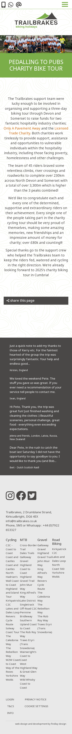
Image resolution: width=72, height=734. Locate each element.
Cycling (11, 540)
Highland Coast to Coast (25, 569)
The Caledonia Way (12, 640)
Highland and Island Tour (12, 592)
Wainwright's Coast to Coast (28, 656)
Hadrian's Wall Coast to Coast (12, 580)
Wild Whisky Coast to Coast (27, 683)
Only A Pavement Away (22, 128)
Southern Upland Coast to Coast (28, 624)
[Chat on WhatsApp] (11, 5)
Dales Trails (27, 553)
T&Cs (10, 706)
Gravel (42, 540)
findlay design (58, 723)
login (10, 699)
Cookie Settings (36, 706)
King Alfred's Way (42, 573)
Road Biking (56, 542)
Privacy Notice (35, 699)
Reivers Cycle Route (10, 620)
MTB (23, 540)
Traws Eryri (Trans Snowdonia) (27, 644)
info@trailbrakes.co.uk (21, 521)
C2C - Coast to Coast (11, 549)
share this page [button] (21, 300)
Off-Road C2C (28, 608)
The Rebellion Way (12, 652)
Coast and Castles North (12, 569)
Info (10, 713)
